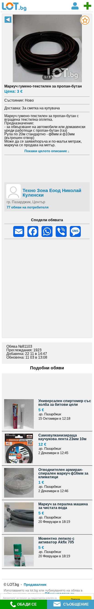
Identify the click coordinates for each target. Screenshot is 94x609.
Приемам (75, 599)
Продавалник (35, 584)
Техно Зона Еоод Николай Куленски (52, 192)
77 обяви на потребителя (28, 207)
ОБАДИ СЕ (27, 604)
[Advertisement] (47, 168)
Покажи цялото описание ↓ (47, 151)
